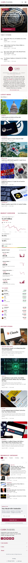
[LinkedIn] (5, 538)
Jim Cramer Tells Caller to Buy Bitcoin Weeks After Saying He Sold (16, 490)
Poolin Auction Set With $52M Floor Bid (11, 117)
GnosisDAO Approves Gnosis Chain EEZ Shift (12, 138)
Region (22, 457)
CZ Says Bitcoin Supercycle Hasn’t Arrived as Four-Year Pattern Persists (13, 411)
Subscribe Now (14, 520)
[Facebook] (7, 538)
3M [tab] (6, 222)
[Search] (22, 2)
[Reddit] (10, 538)
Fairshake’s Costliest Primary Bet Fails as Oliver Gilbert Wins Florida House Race (12, 442)
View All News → (4, 96)
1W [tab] (4, 222)
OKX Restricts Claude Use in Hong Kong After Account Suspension (13, 348)
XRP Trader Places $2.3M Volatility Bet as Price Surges (16, 478)
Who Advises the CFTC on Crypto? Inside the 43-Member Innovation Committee (14, 14)
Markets (5, 457)
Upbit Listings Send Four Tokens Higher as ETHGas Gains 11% (15, 484)
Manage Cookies (11, 560)
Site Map (14, 558)
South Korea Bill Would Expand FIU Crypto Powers (13, 160)
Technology (17, 457)
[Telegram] (13, 538)
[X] (2, 538)
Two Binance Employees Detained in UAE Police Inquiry (16, 496)
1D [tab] (2, 222)
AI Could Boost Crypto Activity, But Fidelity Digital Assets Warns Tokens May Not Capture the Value (14, 379)
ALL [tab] (10, 222)
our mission (10, 79)
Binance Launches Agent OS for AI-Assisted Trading (13, 204)
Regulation (11, 457)
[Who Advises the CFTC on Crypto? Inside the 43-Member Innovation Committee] (14, 20)
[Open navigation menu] (25, 2)
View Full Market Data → (22, 213)
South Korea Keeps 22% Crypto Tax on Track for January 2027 (13, 182)
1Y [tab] (8, 222)
